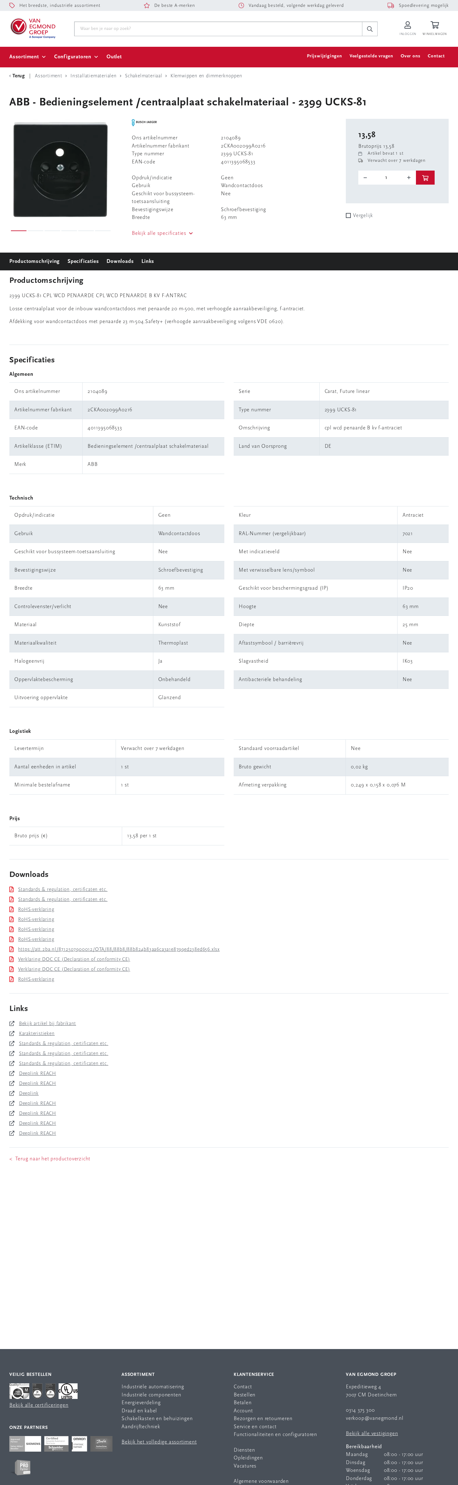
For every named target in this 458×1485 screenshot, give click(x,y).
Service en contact (255, 1426)
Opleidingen (248, 1458)
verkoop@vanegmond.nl (374, 1418)
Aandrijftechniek (141, 1426)
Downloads (120, 261)
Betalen (243, 1402)
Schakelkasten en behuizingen (157, 1418)
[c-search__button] (370, 29)
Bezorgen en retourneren (263, 1418)
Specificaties (83, 261)
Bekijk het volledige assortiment (159, 1442)
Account (243, 1411)
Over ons (410, 56)
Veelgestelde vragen (371, 56)
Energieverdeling (141, 1402)
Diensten (244, 1450)
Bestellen (244, 1395)
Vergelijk (363, 215)
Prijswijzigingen (324, 56)
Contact (436, 56)
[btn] (425, 178)
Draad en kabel (139, 1411)
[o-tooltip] (387, 177)
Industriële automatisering (153, 1387)
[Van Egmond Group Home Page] (32, 27)
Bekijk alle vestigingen (372, 1433)
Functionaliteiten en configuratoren (275, 1434)
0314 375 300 (360, 1410)
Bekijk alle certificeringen (39, 1405)
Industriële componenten (151, 1395)
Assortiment (24, 57)
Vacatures (245, 1466)
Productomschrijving (34, 261)
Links (147, 261)
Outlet (114, 57)
